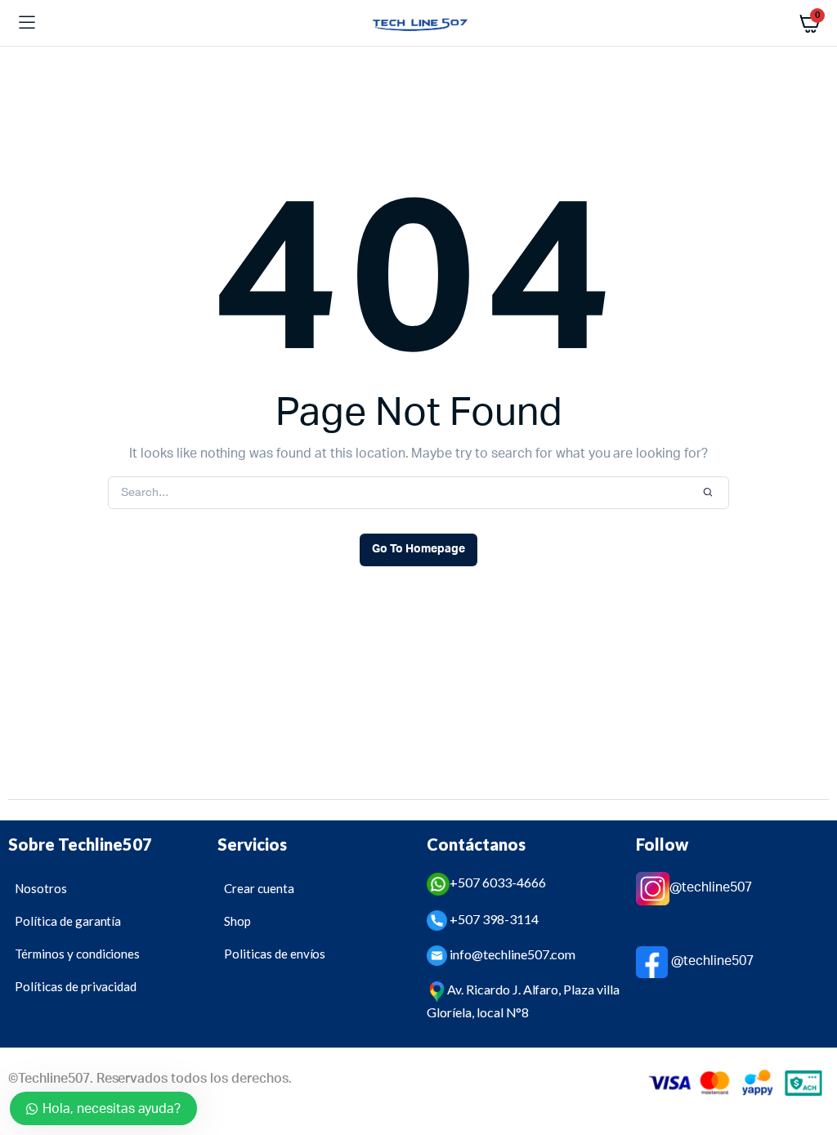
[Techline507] (419, 23)
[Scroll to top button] (810, 1069)
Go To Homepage (418, 549)
